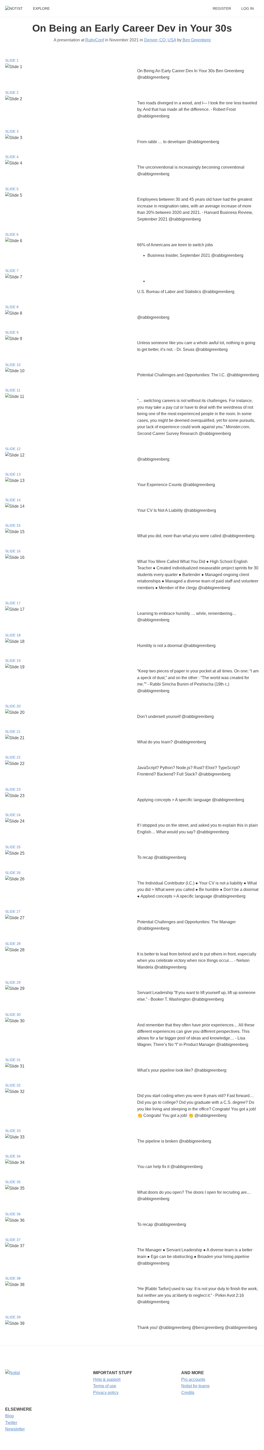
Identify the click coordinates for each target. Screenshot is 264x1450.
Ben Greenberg (197, 40)
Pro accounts (193, 1379)
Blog (9, 1416)
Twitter (11, 1422)
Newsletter (15, 1429)
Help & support (106, 1379)
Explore (41, 9)
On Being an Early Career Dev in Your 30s (132, 28)
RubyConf (94, 40)
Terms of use (104, 1386)
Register (222, 9)
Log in (247, 9)
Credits (187, 1392)
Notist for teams (195, 1386)
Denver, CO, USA (160, 40)
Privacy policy (106, 1392)
